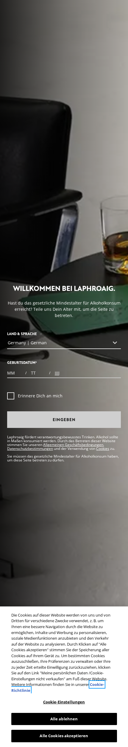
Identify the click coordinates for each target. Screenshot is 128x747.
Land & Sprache (22, 334)
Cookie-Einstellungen (64, 702)
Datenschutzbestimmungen (30, 448)
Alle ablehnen (64, 719)
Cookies (102, 448)
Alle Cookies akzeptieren (64, 736)
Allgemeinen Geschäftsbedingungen (73, 444)
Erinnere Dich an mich (40, 396)
